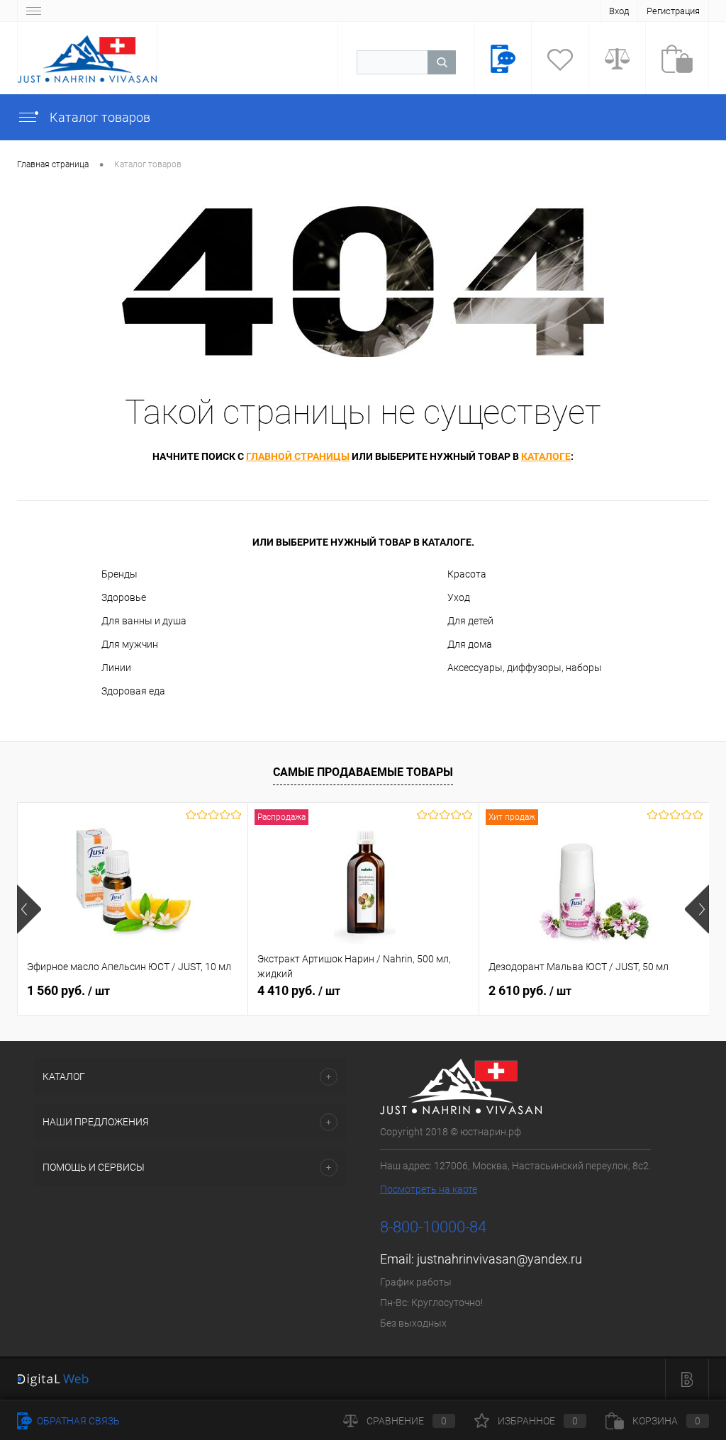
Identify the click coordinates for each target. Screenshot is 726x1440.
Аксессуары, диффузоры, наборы (524, 667)
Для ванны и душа (143, 620)
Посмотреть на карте (428, 1189)
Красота (466, 574)
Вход (619, 11)
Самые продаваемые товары (363, 772)
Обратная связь (77, 1421)
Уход (458, 597)
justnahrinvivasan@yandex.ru (499, 1258)
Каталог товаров (98, 117)
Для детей (470, 620)
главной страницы (298, 456)
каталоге (546, 456)
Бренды (119, 574)
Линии (116, 667)
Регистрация (673, 11)
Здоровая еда (133, 691)
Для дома (469, 644)
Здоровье (123, 597)
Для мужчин (129, 644)
